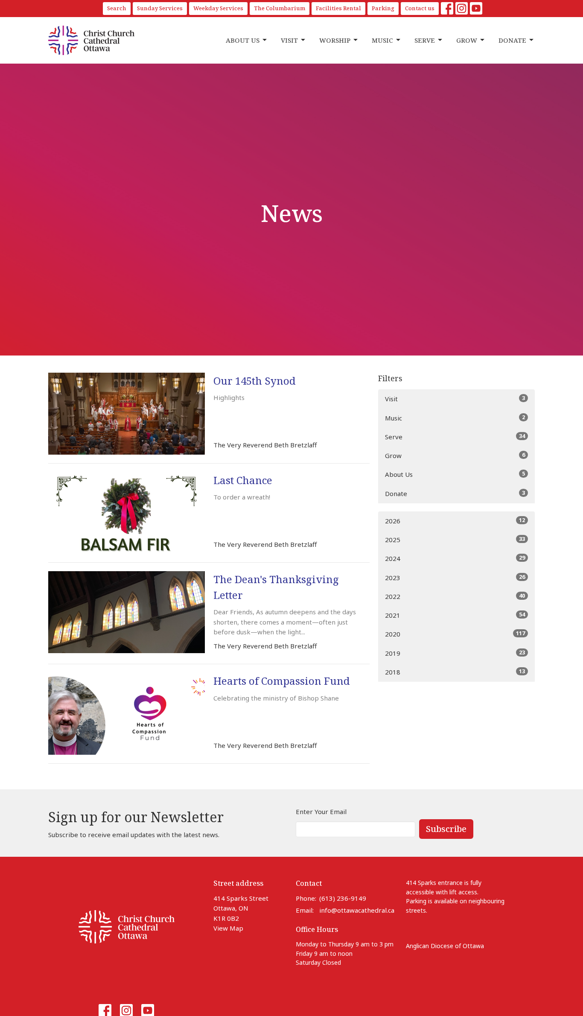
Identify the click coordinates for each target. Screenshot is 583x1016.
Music (382, 40)
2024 (455, 558)
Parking (383, 8)
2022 (455, 596)
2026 (455, 520)
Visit (289, 40)
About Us (242, 40)
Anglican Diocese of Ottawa (445, 946)
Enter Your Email (321, 811)
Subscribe (446, 829)
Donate (512, 40)
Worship (334, 40)
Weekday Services (218, 8)
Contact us (419, 8)
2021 (455, 614)
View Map (228, 928)
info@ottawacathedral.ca (356, 910)
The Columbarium (279, 8)
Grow (466, 40)
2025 (455, 539)
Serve (424, 40)
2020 (455, 633)
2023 (455, 577)
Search (116, 8)
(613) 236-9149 (342, 898)
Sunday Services (160, 8)
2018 (455, 671)
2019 (455, 652)
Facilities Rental (338, 8)
